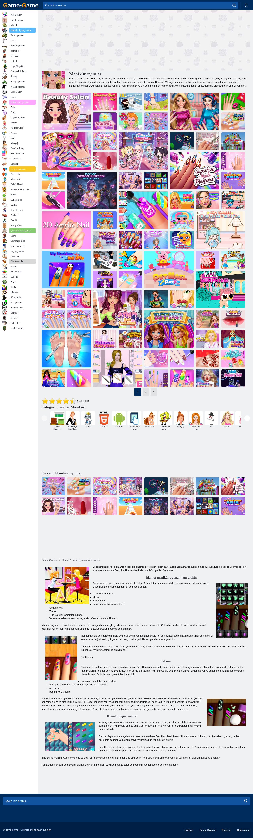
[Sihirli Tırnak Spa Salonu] (156, 240)
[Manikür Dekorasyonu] (156, 101)
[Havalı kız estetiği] (207, 200)
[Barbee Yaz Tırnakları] (182, 200)
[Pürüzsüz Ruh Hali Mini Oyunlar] (156, 180)
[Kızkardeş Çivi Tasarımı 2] (156, 378)
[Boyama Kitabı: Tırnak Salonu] (130, 260)
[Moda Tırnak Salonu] (105, 121)
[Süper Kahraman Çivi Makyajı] (194, 170)
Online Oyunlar (207, 830)
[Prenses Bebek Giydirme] (233, 339)
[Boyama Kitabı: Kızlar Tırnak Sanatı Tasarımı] (143, 210)
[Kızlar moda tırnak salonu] (105, 240)
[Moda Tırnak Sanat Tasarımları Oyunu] (233, 161)
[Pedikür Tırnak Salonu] (79, 299)
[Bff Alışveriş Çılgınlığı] (169, 329)
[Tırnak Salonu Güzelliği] (207, 141)
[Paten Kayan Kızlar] (233, 260)
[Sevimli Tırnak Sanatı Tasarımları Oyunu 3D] (105, 161)
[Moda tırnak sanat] (233, 101)
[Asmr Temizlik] (66, 348)
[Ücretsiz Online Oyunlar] (21, 5)
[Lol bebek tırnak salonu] (182, 220)
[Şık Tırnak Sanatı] (233, 121)
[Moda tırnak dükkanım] (66, 269)
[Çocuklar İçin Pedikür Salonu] (105, 141)
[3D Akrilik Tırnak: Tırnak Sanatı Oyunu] (53, 200)
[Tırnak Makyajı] (194, 111)
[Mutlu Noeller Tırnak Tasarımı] (207, 260)
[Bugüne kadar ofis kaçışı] (105, 260)
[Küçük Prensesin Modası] (53, 378)
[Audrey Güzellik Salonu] (130, 121)
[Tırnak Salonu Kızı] (79, 319)
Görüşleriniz (243, 830)
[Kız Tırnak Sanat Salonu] (233, 358)
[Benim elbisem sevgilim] (105, 220)
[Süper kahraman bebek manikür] (66, 151)
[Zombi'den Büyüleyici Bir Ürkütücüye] (156, 299)
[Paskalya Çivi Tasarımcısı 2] (182, 299)
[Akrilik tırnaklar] (117, 368)
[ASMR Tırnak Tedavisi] (117, 309)
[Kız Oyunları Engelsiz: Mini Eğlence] (233, 200)
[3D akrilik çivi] (66, 230)
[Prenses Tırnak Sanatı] (105, 101)
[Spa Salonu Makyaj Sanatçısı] (207, 339)
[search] (234, 5)
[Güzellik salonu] (66, 111)
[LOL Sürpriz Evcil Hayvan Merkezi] (220, 289)
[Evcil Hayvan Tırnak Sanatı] (169, 269)
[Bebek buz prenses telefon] (182, 240)
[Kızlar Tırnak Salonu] (182, 358)
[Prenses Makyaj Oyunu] (105, 339)
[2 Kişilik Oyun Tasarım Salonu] (143, 151)
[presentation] (44, 418)
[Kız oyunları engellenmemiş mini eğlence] (220, 230)
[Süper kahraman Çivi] (182, 141)
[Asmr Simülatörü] (233, 319)
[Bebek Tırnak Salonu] (182, 378)
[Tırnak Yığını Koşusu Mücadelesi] (233, 141)
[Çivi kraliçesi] (130, 240)
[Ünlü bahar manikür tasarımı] (207, 319)
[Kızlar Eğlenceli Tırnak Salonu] (130, 279)
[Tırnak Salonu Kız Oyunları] (53, 319)
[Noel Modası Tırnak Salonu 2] (207, 358)
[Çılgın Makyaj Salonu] (207, 378)
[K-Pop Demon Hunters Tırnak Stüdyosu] (92, 190)
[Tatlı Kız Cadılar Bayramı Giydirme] (105, 279)
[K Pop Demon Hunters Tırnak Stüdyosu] (130, 180)
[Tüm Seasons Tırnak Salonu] (233, 180)
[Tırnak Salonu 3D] (233, 378)
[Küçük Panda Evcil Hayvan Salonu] (130, 339)
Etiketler (226, 830)
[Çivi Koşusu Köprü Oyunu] (53, 180)
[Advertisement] (93, 40)
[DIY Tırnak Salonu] (156, 121)
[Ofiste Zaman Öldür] (130, 101)
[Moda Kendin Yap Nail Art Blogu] (79, 378)
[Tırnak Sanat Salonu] (156, 358)
